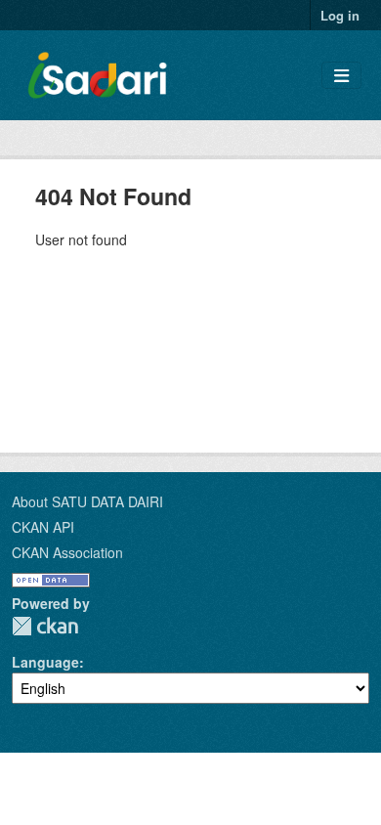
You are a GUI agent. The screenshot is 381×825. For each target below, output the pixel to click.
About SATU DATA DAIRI (87, 501)
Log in (340, 15)
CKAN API (43, 527)
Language (45, 662)
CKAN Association (67, 552)
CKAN (45, 626)
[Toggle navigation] (341, 76)
